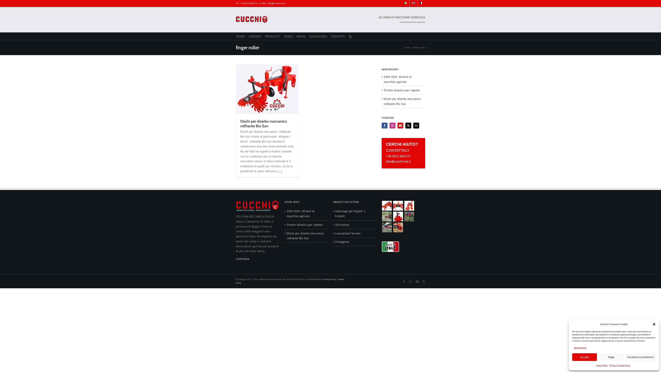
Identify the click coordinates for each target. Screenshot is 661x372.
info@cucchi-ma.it (398, 161)
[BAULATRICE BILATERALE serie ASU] (398, 227)
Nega (611, 357)
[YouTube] (400, 125)
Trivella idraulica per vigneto (402, 90)
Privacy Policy (330, 279)
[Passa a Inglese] (413, 3)
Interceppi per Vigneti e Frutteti (350, 213)
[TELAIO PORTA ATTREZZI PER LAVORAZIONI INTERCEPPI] (409, 216)
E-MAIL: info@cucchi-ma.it (272, 3)
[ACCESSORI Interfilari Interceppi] (398, 216)
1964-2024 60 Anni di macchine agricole (300, 213)
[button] (654, 324)
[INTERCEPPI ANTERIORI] (387, 227)
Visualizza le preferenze (640, 357)
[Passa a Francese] (421, 3)
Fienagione (342, 242)
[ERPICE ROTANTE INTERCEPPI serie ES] (387, 205)
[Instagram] (392, 125)
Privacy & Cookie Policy (620, 365)
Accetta (584, 357)
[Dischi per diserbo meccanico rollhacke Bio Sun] (267, 89)
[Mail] (416, 125)
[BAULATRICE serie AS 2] (398, 205)
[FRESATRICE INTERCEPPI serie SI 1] (409, 205)
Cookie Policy (602, 365)
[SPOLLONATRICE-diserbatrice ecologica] (387, 216)
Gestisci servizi (580, 347)
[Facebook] (384, 125)
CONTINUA (242, 259)
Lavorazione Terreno (347, 233)
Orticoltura (342, 225)
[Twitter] (408, 125)
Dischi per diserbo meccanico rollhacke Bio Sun (263, 123)
